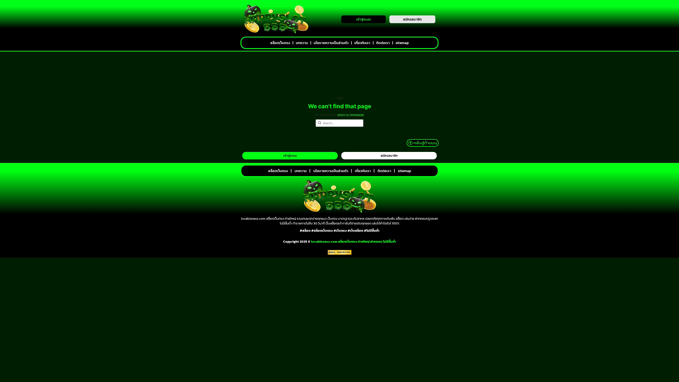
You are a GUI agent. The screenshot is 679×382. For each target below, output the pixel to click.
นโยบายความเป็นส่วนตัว (331, 42)
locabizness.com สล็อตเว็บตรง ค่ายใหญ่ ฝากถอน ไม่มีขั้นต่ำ (353, 241)
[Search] (319, 123)
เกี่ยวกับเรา (362, 42)
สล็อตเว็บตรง (280, 42)
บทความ (302, 42)
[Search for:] (339, 123)
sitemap (402, 42)
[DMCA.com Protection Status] (340, 254)
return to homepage (350, 114)
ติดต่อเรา (383, 42)
